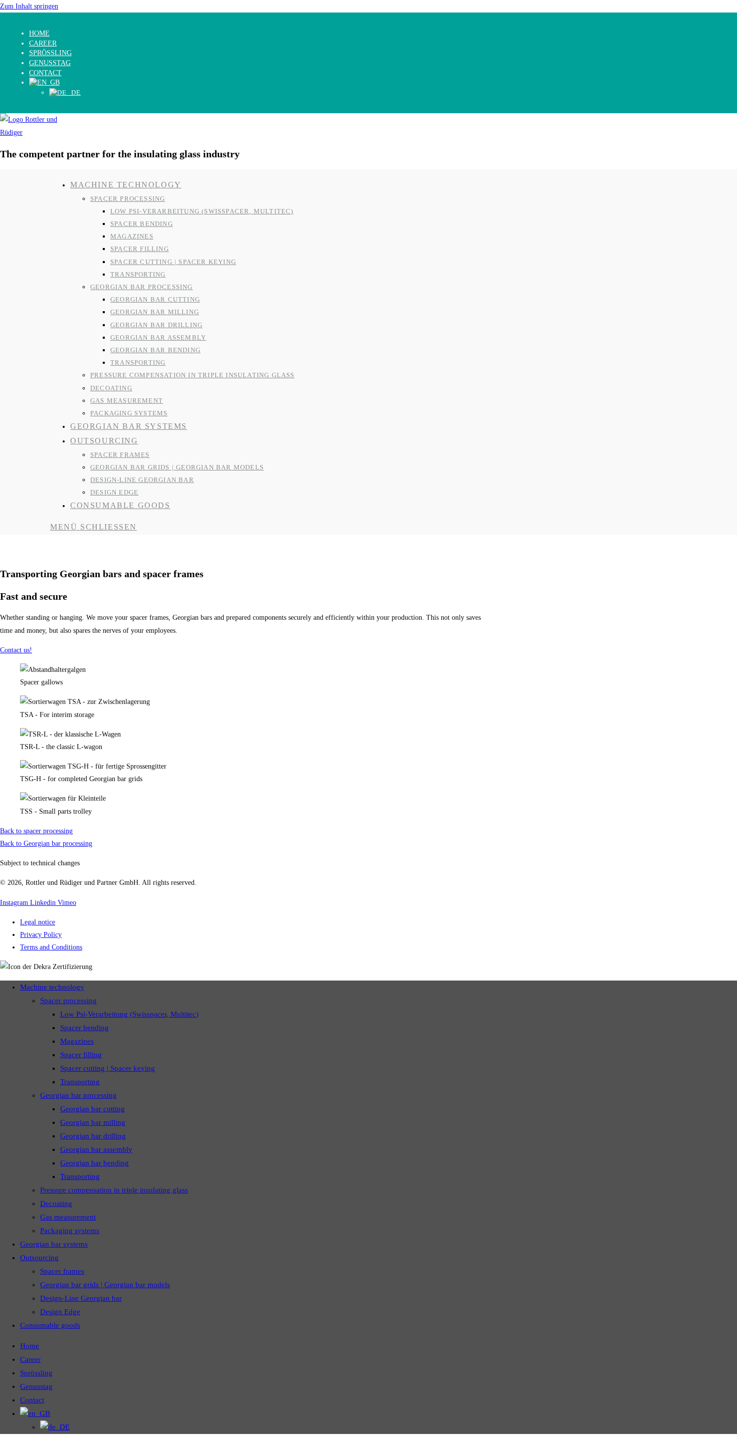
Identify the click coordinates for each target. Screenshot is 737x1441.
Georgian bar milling (92, 1122)
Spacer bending (84, 1028)
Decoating (56, 1203)
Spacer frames (62, 1271)
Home (39, 33)
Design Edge (60, 1312)
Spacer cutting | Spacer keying (107, 1068)
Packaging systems (69, 1231)
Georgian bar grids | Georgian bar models (105, 1285)
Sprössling (50, 53)
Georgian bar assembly (96, 1149)
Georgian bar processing (78, 1095)
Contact (45, 73)
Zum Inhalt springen (29, 6)
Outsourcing (39, 1258)
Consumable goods (50, 1325)
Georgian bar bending (94, 1163)
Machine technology (52, 987)
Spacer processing (68, 1001)
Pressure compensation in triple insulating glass (114, 1190)
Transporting (80, 1082)
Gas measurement (68, 1217)
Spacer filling (81, 1055)
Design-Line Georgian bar (81, 1298)
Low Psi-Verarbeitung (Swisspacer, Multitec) (129, 1014)
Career (43, 43)
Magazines (77, 1041)
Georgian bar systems (54, 1244)
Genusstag (50, 63)
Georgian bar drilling (93, 1136)
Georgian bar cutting (92, 1109)
